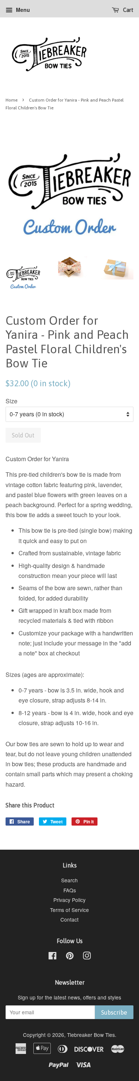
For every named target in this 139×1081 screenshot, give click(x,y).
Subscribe (114, 1012)
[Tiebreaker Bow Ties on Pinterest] (70, 957)
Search (69, 880)
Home (11, 100)
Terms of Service (69, 909)
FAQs (69, 890)
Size (11, 401)
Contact (69, 919)
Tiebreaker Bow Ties (91, 1034)
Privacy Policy (69, 899)
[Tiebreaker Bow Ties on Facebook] (52, 957)
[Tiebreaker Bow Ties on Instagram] (87, 957)
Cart (127, 10)
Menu (22, 9)
